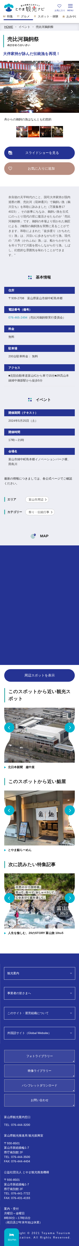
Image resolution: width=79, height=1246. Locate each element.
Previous (7, 91)
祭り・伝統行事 (39, 512)
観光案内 (13, 973)
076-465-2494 (17, 317)
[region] (39, 17)
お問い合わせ (39, 1100)
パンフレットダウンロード (39, 1085)
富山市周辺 (36, 499)
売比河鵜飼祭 (45, 27)
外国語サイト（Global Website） (29, 1033)
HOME (8, 27)
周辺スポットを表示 (39, 675)
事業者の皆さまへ (19, 993)
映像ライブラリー (39, 1070)
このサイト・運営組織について (28, 1013)
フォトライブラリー (39, 1056)
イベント (24, 27)
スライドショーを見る (42, 153)
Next (72, 91)
